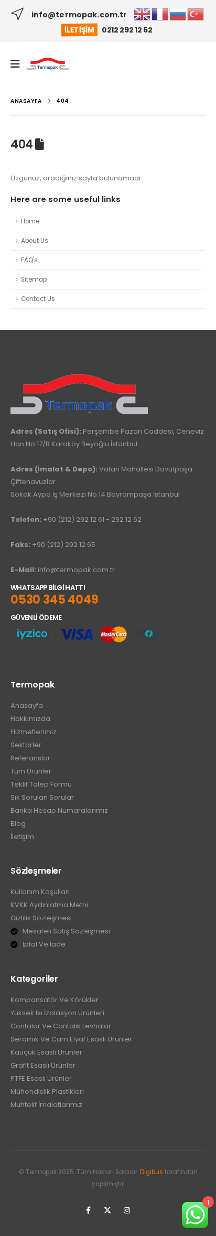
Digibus (151, 1172)
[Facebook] (88, 1210)
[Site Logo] (48, 64)
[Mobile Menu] (18, 64)
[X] (107, 1210)
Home (30, 221)
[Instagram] (126, 1210)
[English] (143, 14)
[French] (160, 14)
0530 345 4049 (54, 600)
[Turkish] (196, 14)
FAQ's (29, 260)
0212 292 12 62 (127, 30)
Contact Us (38, 299)
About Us (34, 241)
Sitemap (34, 279)
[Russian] (178, 14)
